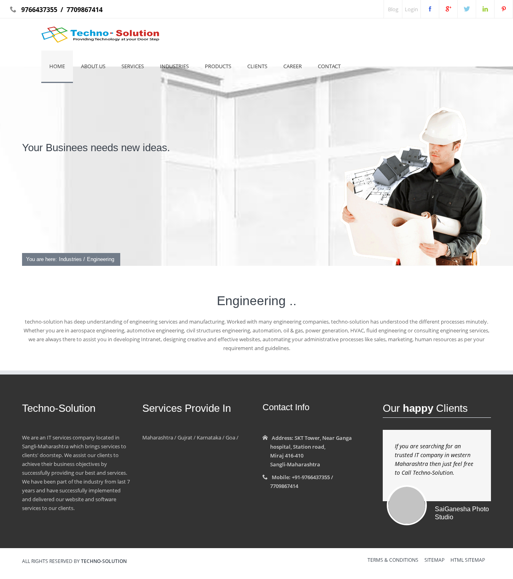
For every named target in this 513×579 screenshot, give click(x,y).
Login (411, 9)
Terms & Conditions (393, 560)
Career (292, 66)
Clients (257, 66)
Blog (393, 9)
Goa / (231, 437)
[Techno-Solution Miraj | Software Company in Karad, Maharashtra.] (467, 9)
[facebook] (430, 9)
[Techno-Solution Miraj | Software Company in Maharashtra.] (448, 9)
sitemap (434, 560)
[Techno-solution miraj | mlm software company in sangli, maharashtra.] (504, 9)
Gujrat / (186, 437)
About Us (93, 66)
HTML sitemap (467, 560)
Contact (329, 66)
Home (57, 66)
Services (132, 66)
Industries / (72, 259)
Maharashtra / (159, 437)
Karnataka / (210, 437)
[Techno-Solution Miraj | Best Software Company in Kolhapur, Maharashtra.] (485, 9)
